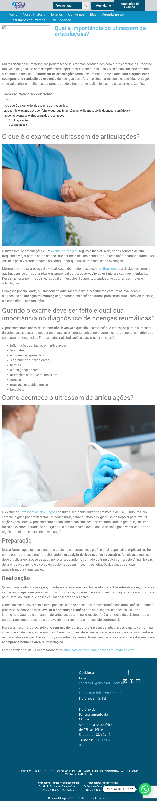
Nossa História (34, 14)
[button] (145, 789)
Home (12, 14)
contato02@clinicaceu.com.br (101, 683)
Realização (20, 124)
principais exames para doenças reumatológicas (98, 650)
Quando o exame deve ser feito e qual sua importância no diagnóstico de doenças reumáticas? (68, 110)
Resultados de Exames (28, 20)
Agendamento (113, 14)
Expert (105, 798)
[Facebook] (131, 681)
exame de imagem (64, 251)
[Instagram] (125, 681)
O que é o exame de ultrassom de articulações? (37, 105)
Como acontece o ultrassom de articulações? (36, 115)
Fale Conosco (61, 20)
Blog (93, 14)
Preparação (21, 120)
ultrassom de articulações (38, 512)
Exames (57, 14)
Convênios (76, 14)
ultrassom (108, 269)
